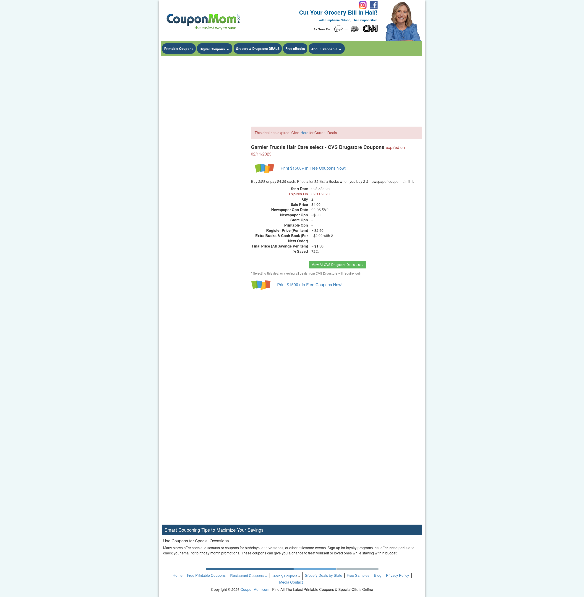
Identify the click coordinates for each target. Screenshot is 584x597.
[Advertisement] (203, 126)
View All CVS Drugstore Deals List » (337, 264)
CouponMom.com (254, 589)
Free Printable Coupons (206, 575)
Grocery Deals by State (323, 575)
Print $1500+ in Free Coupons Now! (313, 168)
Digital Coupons (212, 49)
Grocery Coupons (284, 576)
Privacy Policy (397, 575)
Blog (377, 575)
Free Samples (358, 575)
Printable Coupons (178, 48)
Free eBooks (295, 48)
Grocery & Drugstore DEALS (257, 48)
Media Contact (291, 582)
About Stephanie (324, 49)
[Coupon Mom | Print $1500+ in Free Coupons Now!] (264, 168)
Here (304, 132)
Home (177, 575)
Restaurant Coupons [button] (247, 575)
